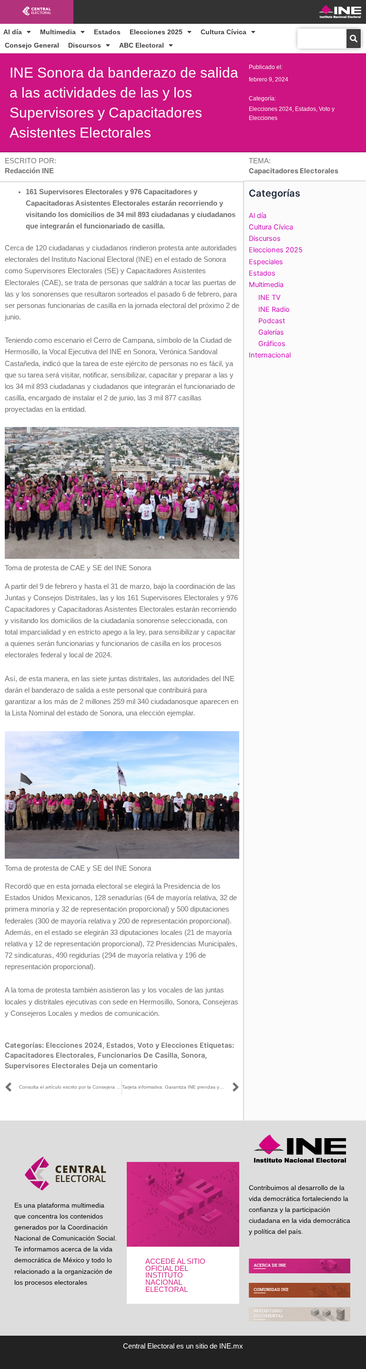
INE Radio (274, 309)
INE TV (269, 297)
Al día (12, 32)
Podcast (271, 321)
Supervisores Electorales (47, 1065)
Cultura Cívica (223, 32)
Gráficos (271, 343)
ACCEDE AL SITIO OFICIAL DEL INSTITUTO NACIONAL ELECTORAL (175, 1275)
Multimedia (58, 32)
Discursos (84, 45)
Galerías (271, 332)
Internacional (270, 355)
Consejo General (32, 45)
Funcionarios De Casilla (137, 1055)
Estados (107, 32)
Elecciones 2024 (270, 109)
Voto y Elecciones (167, 1045)
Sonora (193, 1055)
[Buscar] (353, 38)
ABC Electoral (141, 45)
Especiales (266, 262)
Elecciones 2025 (156, 32)
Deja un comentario (125, 1065)
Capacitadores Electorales (49, 1055)
